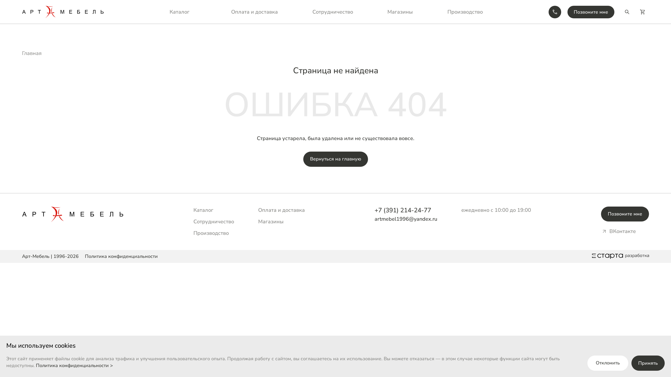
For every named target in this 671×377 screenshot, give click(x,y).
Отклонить (608, 363)
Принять (648, 363)
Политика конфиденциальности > (74, 365)
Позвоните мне (591, 12)
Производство (465, 11)
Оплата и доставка (254, 11)
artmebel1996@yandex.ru (406, 219)
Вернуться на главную (335, 159)
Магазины (400, 11)
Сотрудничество (332, 11)
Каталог (180, 11)
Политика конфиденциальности (121, 256)
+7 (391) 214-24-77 (403, 210)
